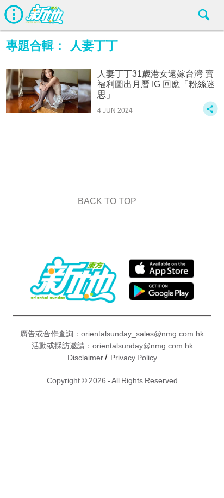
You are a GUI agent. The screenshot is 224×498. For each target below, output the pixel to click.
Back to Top (107, 201)
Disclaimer (85, 357)
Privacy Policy (133, 357)
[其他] (210, 114)
